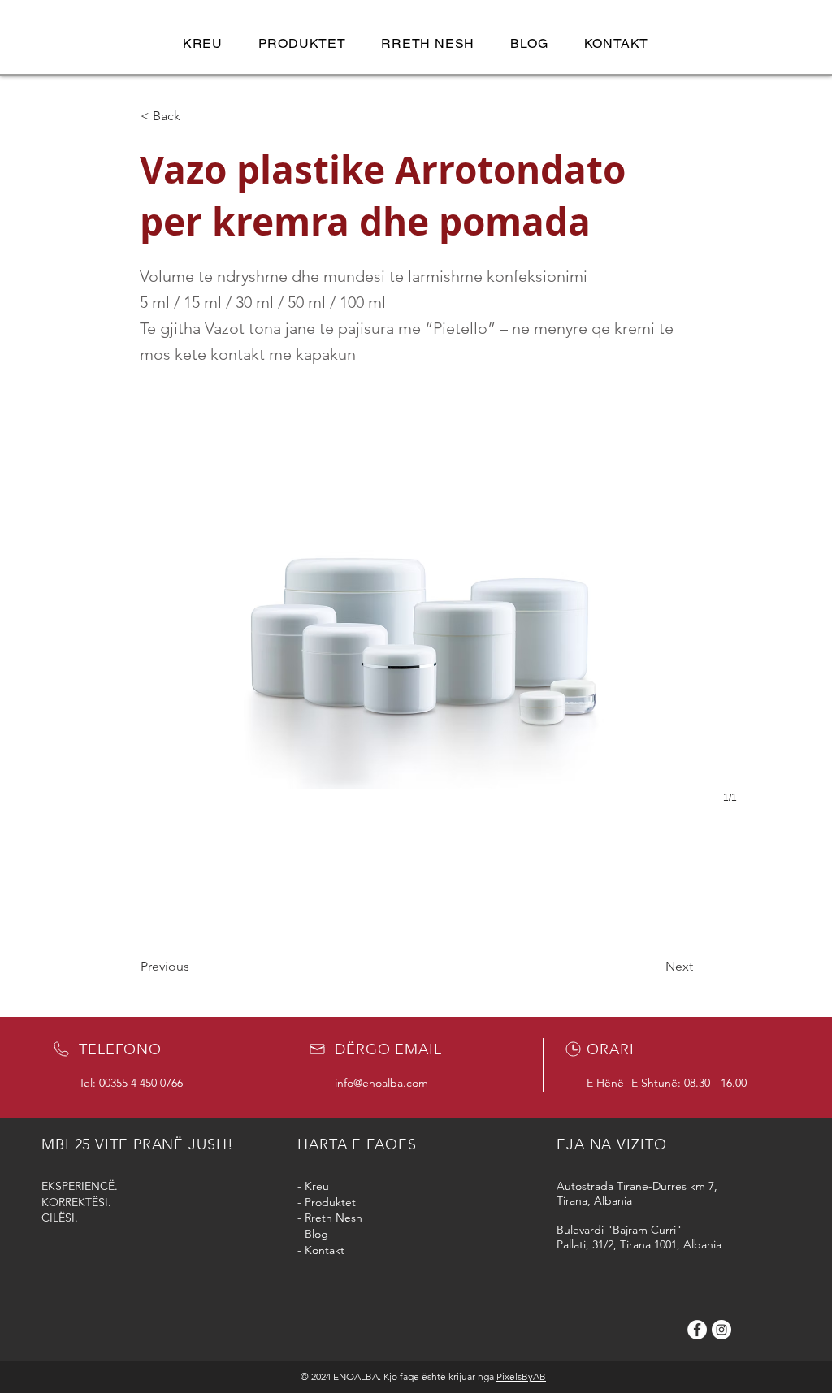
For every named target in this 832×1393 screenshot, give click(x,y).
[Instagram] (721, 1329)
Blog (316, 1233)
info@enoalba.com (381, 1082)
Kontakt (324, 1250)
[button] (302, 43)
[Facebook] (697, 1329)
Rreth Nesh (333, 1217)
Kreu (317, 1186)
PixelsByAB (521, 1376)
